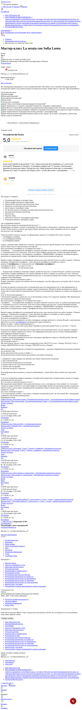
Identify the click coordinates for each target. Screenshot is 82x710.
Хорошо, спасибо (7, 618)
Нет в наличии (6, 83)
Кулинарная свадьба (40, 25)
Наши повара (10, 544)
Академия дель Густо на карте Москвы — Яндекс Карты (41, 194)
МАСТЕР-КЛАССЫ (12, 15)
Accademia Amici (11, 556)
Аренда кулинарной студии (15, 19)
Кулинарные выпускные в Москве (17, 575)
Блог (7, 548)
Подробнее (5, 418)
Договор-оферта (11, 601)
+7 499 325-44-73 (7, 7)
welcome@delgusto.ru (8, 527)
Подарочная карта (11, 540)
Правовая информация (13, 552)
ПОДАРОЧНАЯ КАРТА (14, 27)
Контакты (8, 550)
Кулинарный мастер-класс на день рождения (47, 21)
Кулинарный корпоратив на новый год (44, 23)
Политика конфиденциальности (17, 599)
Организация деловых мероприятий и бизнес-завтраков (25, 586)
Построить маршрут (10, 4)
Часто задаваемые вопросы (15, 546)
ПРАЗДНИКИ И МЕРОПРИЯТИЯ (18, 17)
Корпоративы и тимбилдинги (22, 25)
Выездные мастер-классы (22, 21)
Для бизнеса (9, 662)
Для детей (8, 664)
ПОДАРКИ (9, 626)
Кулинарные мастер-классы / (15, 41)
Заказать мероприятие (9, 535)
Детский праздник (50, 19)
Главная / (8, 39)
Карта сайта (9, 605)
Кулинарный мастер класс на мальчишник (63, 25)
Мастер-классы (10, 563)
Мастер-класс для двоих (35, 19)
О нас (7, 554)
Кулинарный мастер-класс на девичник (19, 580)
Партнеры (8, 542)
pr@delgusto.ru (21, 322)
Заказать (17, 7)
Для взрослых (10, 660)
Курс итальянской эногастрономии (13, 32)
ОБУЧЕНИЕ (5, 31)
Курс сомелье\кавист (34, 32)
